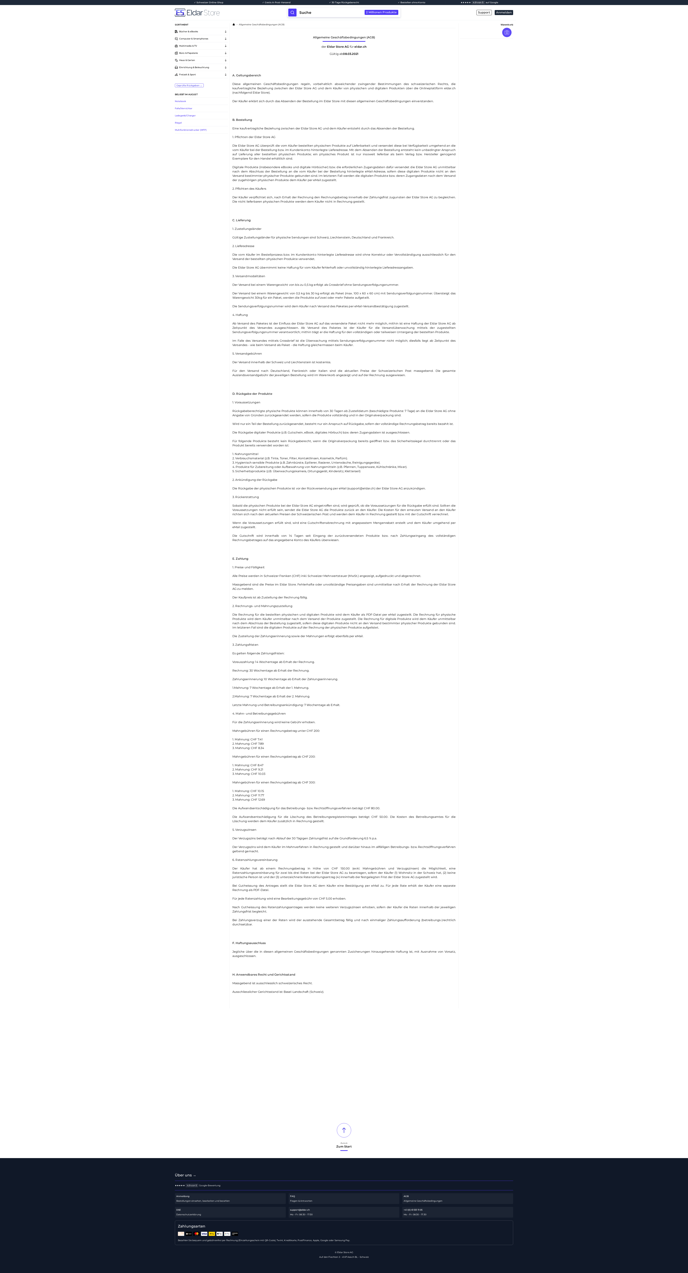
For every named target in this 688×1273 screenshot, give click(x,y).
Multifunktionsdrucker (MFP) (191, 130)
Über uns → (185, 1175)
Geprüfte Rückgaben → (189, 85)
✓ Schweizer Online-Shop (208, 2)
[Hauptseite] (231, 12)
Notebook (180, 101)
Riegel (178, 122)
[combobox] (348, 12)
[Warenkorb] (507, 32)
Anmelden (504, 12)
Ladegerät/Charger (185, 115)
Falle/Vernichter (183, 108)
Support (484, 12)
